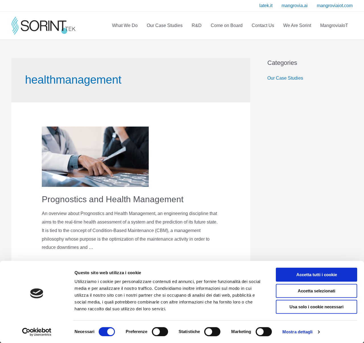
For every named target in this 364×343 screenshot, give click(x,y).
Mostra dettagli (297, 331)
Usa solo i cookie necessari (316, 306)
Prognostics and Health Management (112, 199)
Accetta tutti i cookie (316, 274)
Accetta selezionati (316, 290)
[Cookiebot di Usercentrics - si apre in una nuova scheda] (37, 332)
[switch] (154, 331)
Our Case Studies (285, 78)
